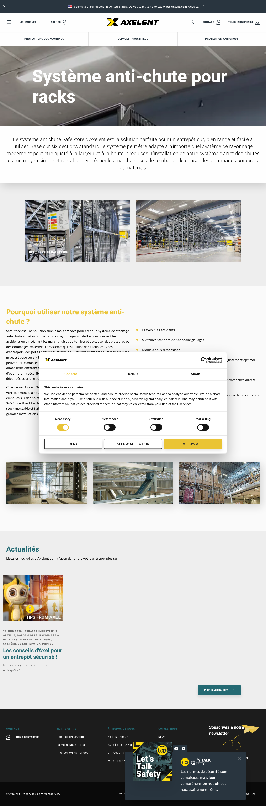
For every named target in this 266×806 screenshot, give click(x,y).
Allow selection (133, 444)
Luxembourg (28, 22)
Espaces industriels (133, 39)
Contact (208, 22)
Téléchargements (240, 22)
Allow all (193, 444)
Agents (56, 22)
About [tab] (195, 374)
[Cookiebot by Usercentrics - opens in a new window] (204, 360)
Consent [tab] (70, 374)
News (162, 737)
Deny (73, 444)
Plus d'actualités (217, 690)
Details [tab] (133, 374)
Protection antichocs (221, 39)
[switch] (110, 427)
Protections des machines (44, 39)
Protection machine (71, 737)
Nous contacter (27, 737)
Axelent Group (118, 737)
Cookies (250, 793)
